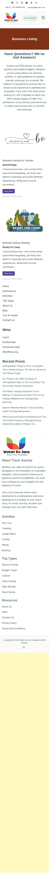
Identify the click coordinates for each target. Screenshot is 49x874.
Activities (7, 296)
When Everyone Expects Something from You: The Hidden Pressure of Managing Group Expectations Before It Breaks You (24, 420)
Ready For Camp (11, 247)
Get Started (30, 18)
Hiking (5, 544)
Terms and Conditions (13, 628)
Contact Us (9, 320)
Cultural (6, 575)
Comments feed (11, 347)
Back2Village (10, 165)
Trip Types (8, 300)
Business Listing (11, 160)
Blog (5, 310)
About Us (7, 305)
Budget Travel (9, 570)
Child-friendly (9, 581)
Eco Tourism (26, 160)
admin (20, 196)
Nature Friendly (10, 564)
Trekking (6, 528)
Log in (6, 337)
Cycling (6, 539)
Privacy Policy (9, 623)
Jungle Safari (9, 533)
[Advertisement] (24, 763)
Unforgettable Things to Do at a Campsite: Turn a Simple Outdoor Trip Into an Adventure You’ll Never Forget (24, 369)
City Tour (7, 523)
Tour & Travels (10, 315)
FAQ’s (5, 612)
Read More (8, 191)
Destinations (9, 291)
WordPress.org (10, 352)
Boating (6, 550)
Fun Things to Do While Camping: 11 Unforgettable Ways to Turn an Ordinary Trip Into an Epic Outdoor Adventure (24, 382)
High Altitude (9, 586)
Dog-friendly (8, 592)
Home (6, 286)
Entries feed (9, 342)
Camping (25, 242)
